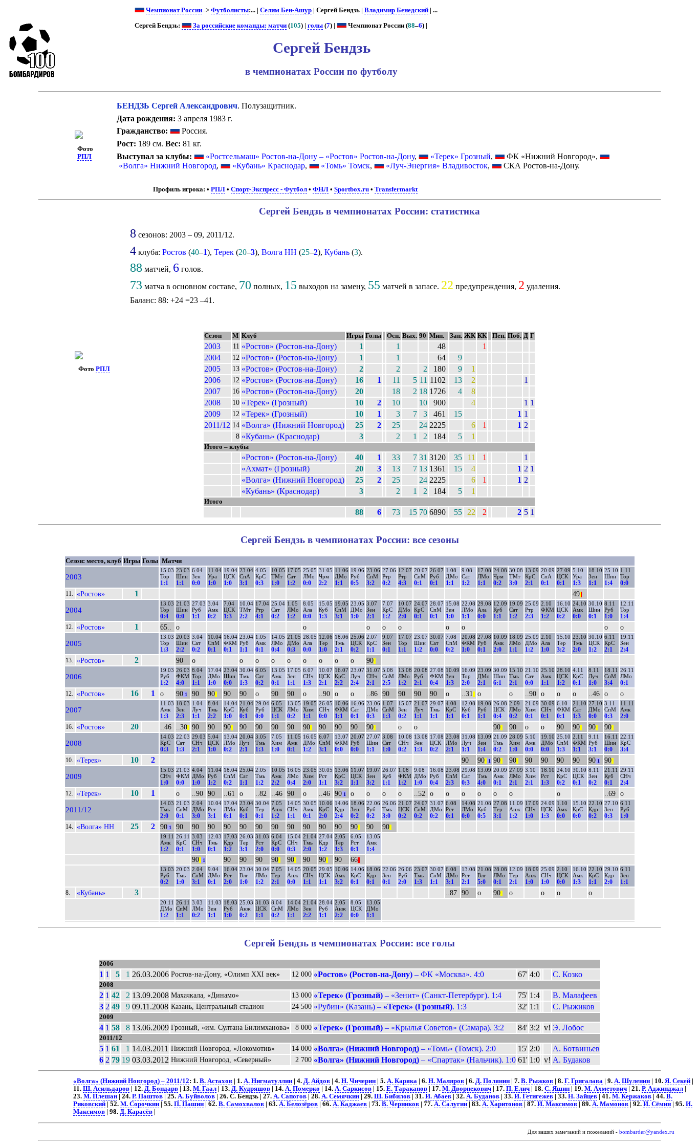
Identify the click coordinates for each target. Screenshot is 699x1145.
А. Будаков (572, 1059)
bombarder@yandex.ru (646, 1132)
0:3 (259, 583)
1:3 (577, 583)
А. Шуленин (632, 1081)
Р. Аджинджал (662, 1088)
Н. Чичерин (358, 1081)
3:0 (513, 583)
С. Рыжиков (574, 1006)
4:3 (402, 583)
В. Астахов (216, 1081)
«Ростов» (91, 594)
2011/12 (217, 425)
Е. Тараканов (406, 1088)
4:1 (259, 616)
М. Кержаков (631, 1096)
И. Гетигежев (533, 1096)
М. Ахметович (605, 1088)
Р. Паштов (147, 1096)
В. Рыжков (537, 1081)
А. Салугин (450, 1104)
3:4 (608, 682)
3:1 (243, 583)
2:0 (402, 616)
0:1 (418, 583)
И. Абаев (438, 1096)
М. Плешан (100, 1096)
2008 (212, 402)
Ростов (174, 252)
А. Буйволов (196, 1096)
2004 (212, 357)
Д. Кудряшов (250, 1088)
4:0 (180, 682)
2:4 (624, 649)
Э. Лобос (568, 1027)
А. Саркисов (353, 1088)
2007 (212, 391)
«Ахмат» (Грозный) (276, 468)
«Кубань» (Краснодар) (280, 436)
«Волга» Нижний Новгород (167, 165)
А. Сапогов (290, 1096)
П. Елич (518, 1088)
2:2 (323, 583)
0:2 (386, 583)
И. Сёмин (657, 1104)
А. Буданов (482, 1096)
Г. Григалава (583, 1081)
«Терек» (89, 760)
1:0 (212, 583)
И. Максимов (557, 1104)
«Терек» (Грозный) (274, 402)
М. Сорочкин (139, 1104)
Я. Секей (677, 1081)
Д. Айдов (316, 1081)
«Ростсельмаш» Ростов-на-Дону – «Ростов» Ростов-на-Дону (310, 156)
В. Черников (400, 1104)
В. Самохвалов (241, 1104)
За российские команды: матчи (239, 25)
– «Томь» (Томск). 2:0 (405, 1048)
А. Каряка (402, 1081)
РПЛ (84, 156)
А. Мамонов (610, 1104)
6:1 (497, 682)
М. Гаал (204, 1088)
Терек (224, 252)
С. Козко (567, 974)
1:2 (291, 583)
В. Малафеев (575, 995)
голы (315, 25)
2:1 (529, 583)
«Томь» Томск (345, 165)
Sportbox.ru (351, 189)
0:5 (355, 583)
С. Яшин (557, 1088)
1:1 (164, 583)
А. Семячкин (340, 1096)
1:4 (608, 583)
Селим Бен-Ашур (286, 10)
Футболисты (230, 10)
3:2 (370, 583)
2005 (212, 368)
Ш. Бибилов (392, 1096)
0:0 (196, 583)
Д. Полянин (492, 1081)
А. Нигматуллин (268, 1081)
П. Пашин (189, 1104)
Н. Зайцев (582, 1096)
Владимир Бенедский (396, 10)
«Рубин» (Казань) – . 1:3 (390, 1006)
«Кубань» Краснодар (268, 165)
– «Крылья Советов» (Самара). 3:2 (409, 1027)
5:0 (481, 881)
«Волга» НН (95, 827)
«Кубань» (91, 893)
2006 (212, 380)
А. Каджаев (350, 1104)
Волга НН (279, 252)
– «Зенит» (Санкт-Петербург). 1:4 (407, 995)
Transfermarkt (396, 189)
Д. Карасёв (136, 1111)
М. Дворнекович (466, 1088)
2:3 (529, 616)
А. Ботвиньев (576, 1048)
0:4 (164, 616)
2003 (212, 346)
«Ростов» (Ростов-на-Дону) (289, 346)
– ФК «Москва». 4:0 (399, 974)
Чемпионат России (174, 10)
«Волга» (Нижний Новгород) (293, 425)
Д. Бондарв (161, 1088)
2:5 (386, 682)
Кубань (337, 252)
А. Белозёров (298, 1104)
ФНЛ (321, 189)
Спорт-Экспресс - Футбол (269, 189)
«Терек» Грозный (460, 156)
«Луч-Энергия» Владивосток (437, 165)
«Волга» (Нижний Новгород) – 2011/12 (131, 1081)
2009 (212, 413)
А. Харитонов (502, 1104)
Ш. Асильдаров (106, 1088)
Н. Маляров (446, 1081)
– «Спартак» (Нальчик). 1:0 (415, 1059)
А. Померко (302, 1088)
